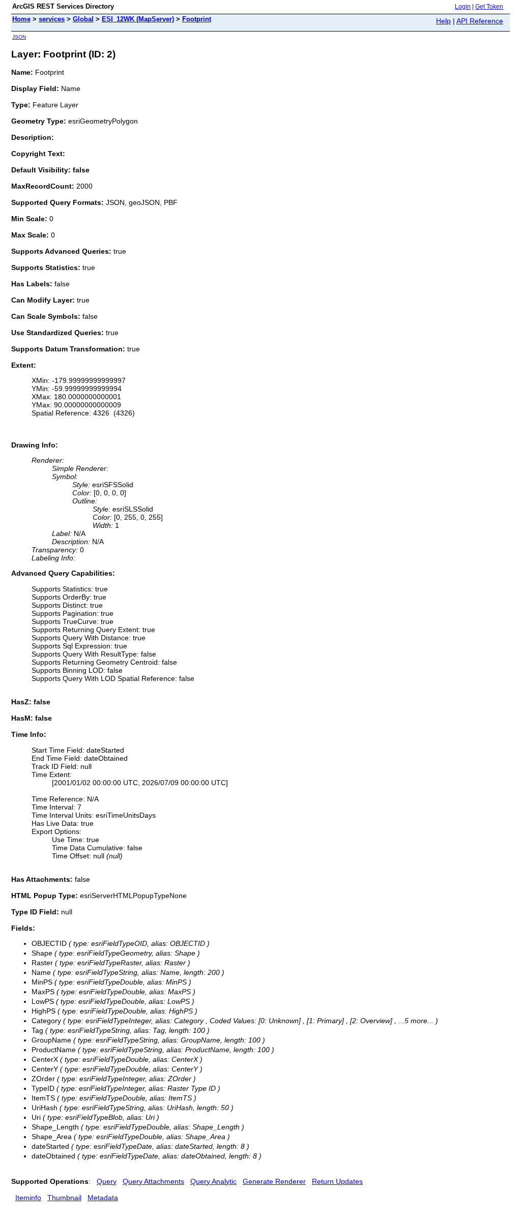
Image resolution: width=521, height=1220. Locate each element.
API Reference (479, 21)
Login (463, 7)
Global (83, 19)
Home (21, 19)
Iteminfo (28, 1198)
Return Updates (337, 1181)
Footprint (196, 19)
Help (443, 21)
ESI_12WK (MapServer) (138, 19)
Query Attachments (153, 1181)
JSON (19, 37)
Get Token (489, 7)
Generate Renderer (274, 1181)
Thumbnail (64, 1198)
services (52, 19)
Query (107, 1181)
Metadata (103, 1198)
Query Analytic (213, 1181)
